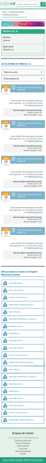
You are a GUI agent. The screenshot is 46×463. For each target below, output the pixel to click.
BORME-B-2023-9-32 (35, 105)
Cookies (23, 453)
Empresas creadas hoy (23, 440)
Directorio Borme (23, 445)
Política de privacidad (23, 451)
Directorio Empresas (23, 443)
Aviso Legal (23, 448)
